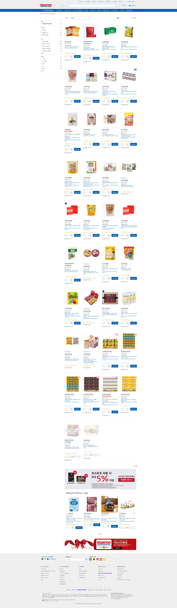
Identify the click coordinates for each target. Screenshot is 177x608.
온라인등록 (62, 575)
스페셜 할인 (59, 10)
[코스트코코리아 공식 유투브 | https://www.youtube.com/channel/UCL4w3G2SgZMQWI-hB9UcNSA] (101, 559)
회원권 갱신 (62, 571)
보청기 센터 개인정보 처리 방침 (105, 573)
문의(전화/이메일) (83, 571)
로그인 (124, 5)
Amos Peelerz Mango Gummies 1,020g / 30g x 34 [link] (90, 229)
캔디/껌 (53, 13)
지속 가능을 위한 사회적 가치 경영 (48, 571)
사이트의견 (81, 575)
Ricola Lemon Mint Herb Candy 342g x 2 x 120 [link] (110, 359)
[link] (73, 38)
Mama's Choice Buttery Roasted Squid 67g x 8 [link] (71, 186)
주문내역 (62, 579)
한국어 (120, 1)
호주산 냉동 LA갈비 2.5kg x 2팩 (91, 518)
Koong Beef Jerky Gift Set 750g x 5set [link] (109, 315)
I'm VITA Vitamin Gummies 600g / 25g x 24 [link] (109, 272)
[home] (46, 5)
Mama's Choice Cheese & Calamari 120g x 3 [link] (128, 316)
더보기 (42, 53)
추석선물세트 (129, 10)
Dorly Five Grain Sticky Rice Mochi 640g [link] (90, 447)
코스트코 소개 (44, 566)
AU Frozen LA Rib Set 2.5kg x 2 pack (91, 519)
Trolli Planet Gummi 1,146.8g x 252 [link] (128, 359)
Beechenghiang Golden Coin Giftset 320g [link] (129, 227)
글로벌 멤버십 (63, 584)
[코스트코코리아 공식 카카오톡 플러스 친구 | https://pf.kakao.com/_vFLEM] (94, 559)
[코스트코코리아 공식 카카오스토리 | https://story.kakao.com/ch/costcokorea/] (104, 559)
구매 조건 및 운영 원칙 (122, 571)
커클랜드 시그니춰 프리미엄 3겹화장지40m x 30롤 (74, 519)
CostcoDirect (114, 10)
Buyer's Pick (68, 10)
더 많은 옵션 (124, 178)
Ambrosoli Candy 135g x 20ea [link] (71, 360)
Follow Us (92, 557)
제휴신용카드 (63, 581)
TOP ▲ (135, 466)
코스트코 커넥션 (44, 577)
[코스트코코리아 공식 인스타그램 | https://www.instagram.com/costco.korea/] (97, 559)
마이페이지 (62, 577)
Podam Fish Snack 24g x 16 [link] (89, 135)
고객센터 (81, 566)
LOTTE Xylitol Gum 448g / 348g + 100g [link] (109, 50)
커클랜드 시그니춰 (45, 573)
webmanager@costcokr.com (90, 596)
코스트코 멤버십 (64, 566)
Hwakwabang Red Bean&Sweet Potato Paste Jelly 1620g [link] (90, 362)
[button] (116, 5)
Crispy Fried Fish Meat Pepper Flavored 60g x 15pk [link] (108, 229)
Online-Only (106, 10)
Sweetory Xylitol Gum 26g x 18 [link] (90, 92)
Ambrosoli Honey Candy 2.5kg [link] (127, 186)
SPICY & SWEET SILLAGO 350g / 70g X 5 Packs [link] (110, 186)
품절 (72, 456)
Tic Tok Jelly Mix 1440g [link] (126, 270)
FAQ (80, 569)
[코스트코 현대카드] (100, 488)
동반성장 (119, 577)
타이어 (86, 10)
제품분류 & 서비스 (44, 575)
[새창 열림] (43, 600)
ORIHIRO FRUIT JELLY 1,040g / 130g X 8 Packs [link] (110, 94)
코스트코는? (43, 569)
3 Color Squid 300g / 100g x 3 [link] (71, 48)
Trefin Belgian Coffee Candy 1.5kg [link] (72, 448)
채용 (42, 579)
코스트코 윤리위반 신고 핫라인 (123, 579)
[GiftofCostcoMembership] (100, 549)
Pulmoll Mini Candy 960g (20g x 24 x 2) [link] (91, 319)
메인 (41, 13)
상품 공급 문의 (120, 569)
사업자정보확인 (51, 597)
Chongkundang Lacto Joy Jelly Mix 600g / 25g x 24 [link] (128, 137)
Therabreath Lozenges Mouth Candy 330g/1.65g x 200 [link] (91, 186)
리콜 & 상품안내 (82, 573)
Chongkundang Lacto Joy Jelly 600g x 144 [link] (129, 402)
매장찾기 (68, 557)
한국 (133, 1)
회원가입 (62, 569)
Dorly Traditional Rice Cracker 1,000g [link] (110, 135)
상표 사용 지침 (107, 589)
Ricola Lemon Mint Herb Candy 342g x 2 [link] (129, 50)
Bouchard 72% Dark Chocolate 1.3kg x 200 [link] (91, 402)
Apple (121, 10)
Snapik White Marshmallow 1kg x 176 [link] (110, 404)
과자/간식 (48, 13)
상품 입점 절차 (120, 573)
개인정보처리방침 (81, 589)
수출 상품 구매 (82, 577)
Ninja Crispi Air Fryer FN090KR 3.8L (109, 521)
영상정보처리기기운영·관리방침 (95, 589)
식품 (44, 13)
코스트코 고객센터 (47, 557)
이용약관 (74, 589)
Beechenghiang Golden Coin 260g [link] (90, 49)
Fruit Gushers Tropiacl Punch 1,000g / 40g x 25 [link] (72, 316)
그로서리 (92, 10)
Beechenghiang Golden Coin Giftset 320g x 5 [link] (72, 229)
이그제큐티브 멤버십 (64, 573)
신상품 (99, 10)
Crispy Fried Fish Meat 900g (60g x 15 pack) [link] (72, 93)
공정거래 (119, 575)
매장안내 (100, 569)
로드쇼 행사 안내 (101, 577)
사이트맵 (68, 589)
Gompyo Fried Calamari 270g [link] (71, 271)
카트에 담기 (77, 56)
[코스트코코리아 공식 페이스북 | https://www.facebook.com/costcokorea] (90, 559)
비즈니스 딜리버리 (77, 10)
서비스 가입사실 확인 (115, 598)
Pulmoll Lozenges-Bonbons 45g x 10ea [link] (90, 273)
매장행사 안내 (101, 575)
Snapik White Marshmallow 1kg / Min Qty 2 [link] (72, 140)
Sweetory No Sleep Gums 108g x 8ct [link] (129, 94)
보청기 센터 (100, 571)
